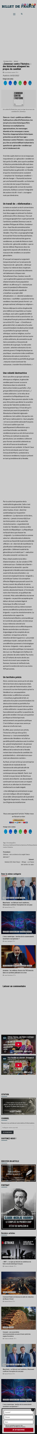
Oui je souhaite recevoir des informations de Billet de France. (16, 1426)
